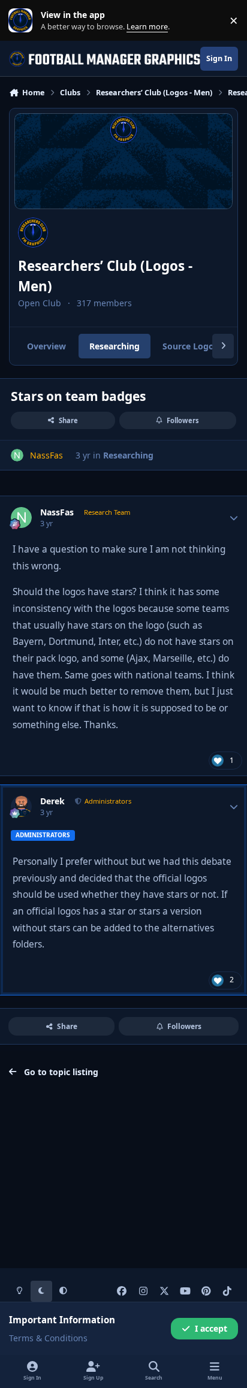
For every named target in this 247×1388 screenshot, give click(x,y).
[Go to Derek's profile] (21, 806)
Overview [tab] (46, 346)
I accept (211, 1328)
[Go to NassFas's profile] (17, 455)
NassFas (57, 512)
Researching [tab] (114, 346)
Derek (52, 801)
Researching (128, 455)
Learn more (23, 20)
